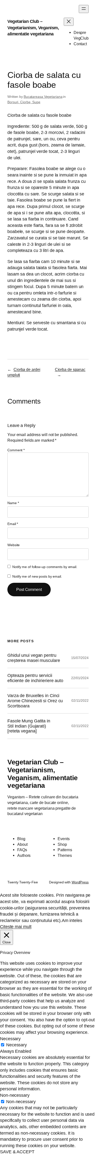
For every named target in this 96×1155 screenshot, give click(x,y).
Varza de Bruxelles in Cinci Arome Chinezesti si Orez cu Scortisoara (35, 700)
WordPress (80, 882)
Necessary (16, 1044)
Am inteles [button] (72, 920)
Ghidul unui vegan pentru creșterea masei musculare (33, 658)
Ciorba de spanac (70, 369)
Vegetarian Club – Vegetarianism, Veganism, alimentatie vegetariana (33, 27)
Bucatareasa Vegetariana (43, 97)
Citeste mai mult (15, 926)
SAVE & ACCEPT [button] (17, 1151)
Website (13, 545)
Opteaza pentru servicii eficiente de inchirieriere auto (35, 678)
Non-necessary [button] (15, 1095)
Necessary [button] (10, 1038)
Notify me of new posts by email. (37, 576)
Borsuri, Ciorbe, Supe (23, 102)
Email (12, 524)
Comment (16, 450)
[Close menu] (69, 22)
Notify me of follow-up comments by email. (44, 567)
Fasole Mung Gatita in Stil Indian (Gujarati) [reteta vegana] (28, 725)
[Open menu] (84, 9)
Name (13, 503)
